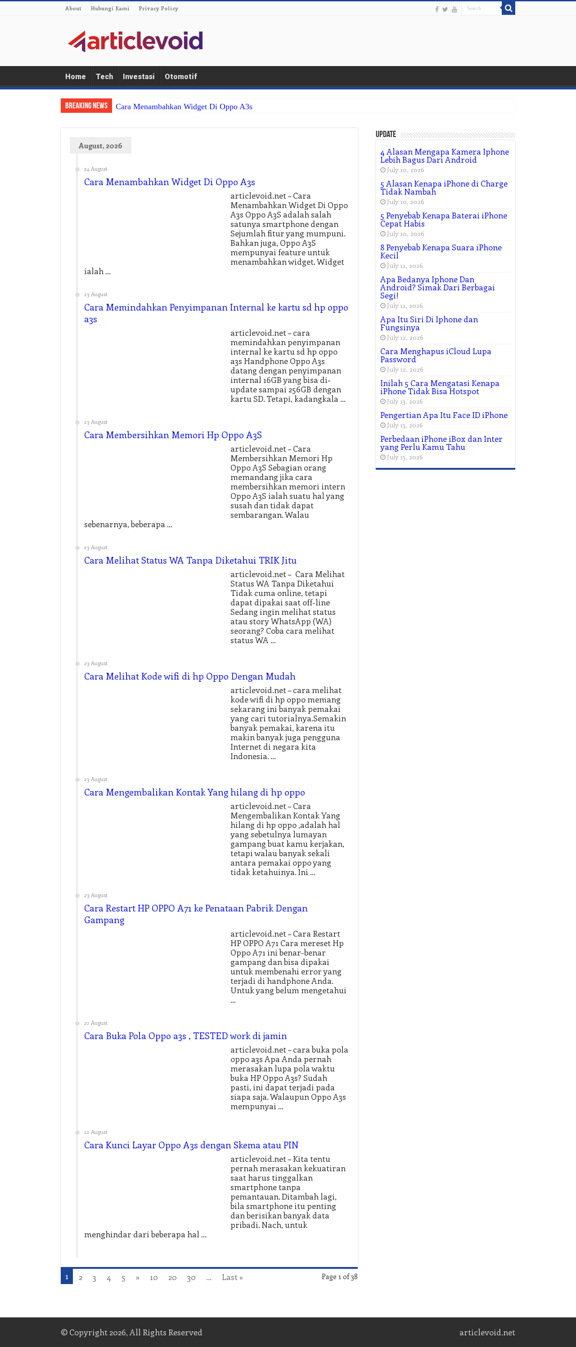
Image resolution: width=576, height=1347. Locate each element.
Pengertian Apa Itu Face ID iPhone (444, 414)
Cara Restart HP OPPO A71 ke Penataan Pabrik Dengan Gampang (196, 913)
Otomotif (181, 76)
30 (191, 1276)
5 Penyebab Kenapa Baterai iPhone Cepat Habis (443, 219)
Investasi (139, 76)
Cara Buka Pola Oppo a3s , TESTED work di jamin (185, 1035)
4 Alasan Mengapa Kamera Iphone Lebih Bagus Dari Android (444, 155)
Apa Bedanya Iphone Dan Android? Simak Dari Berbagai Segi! (437, 287)
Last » (232, 1276)
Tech (104, 76)
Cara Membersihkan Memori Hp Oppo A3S (173, 434)
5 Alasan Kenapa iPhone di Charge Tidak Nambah (444, 187)
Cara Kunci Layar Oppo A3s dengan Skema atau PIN (191, 1144)
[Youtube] (454, 9)
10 (154, 1276)
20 (172, 1276)
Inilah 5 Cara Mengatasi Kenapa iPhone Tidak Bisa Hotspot (440, 387)
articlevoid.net (487, 1332)
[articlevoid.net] (135, 40)
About (73, 8)
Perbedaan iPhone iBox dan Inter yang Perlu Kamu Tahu (441, 442)
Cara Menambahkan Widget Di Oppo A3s (184, 106)
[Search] (508, 8)
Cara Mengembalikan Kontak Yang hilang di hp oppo (194, 792)
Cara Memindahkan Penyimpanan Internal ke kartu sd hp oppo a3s (216, 313)
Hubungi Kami (110, 8)
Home (75, 76)
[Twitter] (445, 9)
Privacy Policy (158, 8)
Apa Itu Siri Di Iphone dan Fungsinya (429, 323)
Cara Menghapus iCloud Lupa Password (435, 355)
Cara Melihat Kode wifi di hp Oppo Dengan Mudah (190, 676)
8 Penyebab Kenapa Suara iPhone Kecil (441, 251)
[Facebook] (437, 9)
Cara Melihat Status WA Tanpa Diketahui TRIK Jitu (190, 560)
